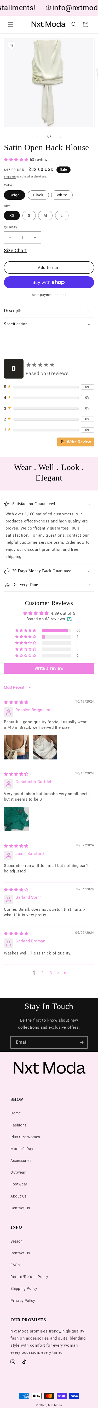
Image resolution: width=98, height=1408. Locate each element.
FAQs (15, 1265)
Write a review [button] (49, 668)
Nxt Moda (55, 1405)
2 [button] (42, 972)
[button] (10, 24)
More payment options (49, 295)
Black (38, 195)
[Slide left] (37, 136)
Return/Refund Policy (29, 1277)
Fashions (18, 1125)
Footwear (18, 1184)
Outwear (18, 1172)
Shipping (10, 176)
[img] (16, 702)
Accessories (21, 1160)
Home (15, 1113)
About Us (18, 1196)
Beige (14, 195)
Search (16, 1241)
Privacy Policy (22, 1300)
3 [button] (51, 972)
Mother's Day (21, 1149)
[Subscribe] (81, 1042)
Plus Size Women (25, 1137)
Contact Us (20, 1208)
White (62, 195)
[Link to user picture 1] (16, 747)
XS (11, 215)
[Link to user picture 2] (44, 747)
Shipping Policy (23, 1288)
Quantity (10, 227)
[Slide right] (60, 136)
